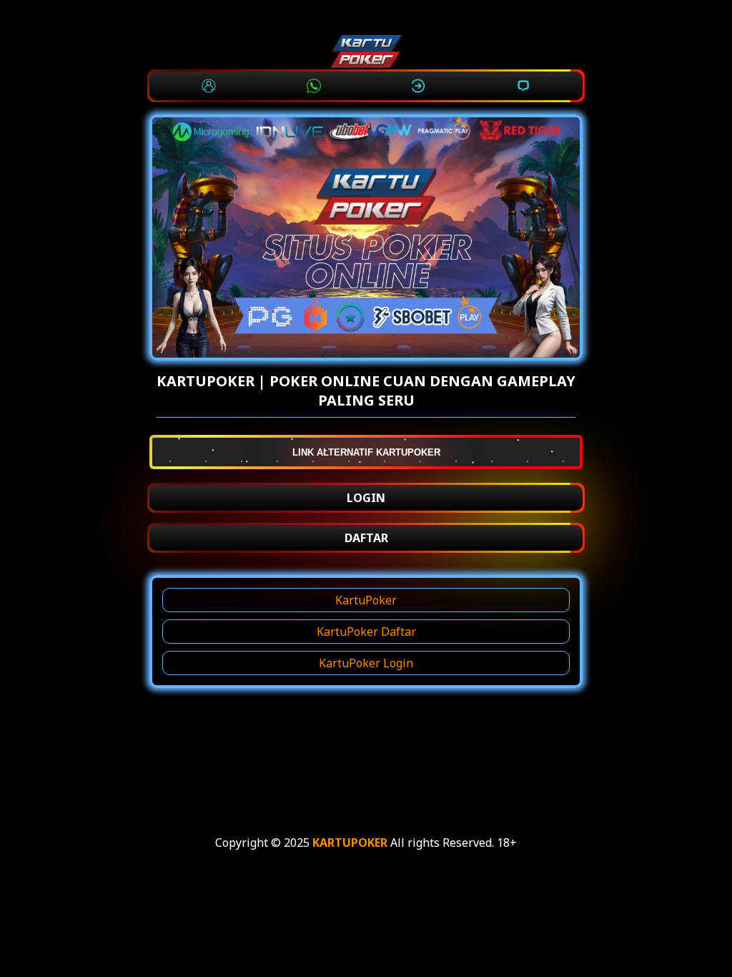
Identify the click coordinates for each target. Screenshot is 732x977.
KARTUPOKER (349, 842)
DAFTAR (366, 538)
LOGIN (366, 498)
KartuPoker (366, 600)
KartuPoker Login (366, 663)
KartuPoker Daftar (366, 631)
